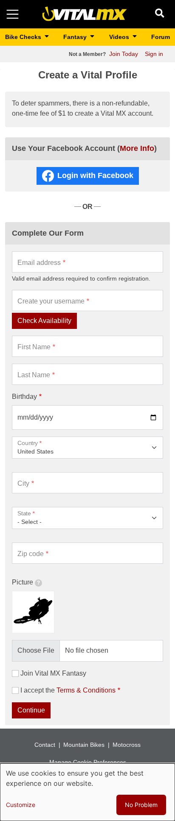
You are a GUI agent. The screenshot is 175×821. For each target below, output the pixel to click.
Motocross (127, 744)
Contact (44, 744)
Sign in (154, 53)
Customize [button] (20, 804)
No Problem (141, 804)
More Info (137, 148)
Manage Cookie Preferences (87, 762)
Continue (31, 710)
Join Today (123, 53)
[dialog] (87, 792)
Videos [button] (120, 36)
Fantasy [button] (75, 36)
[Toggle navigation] (12, 14)
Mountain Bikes (83, 744)
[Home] (84, 13)
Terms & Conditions (86, 690)
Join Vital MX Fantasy (53, 673)
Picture (22, 582)
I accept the (68, 690)
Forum (160, 36)
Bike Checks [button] (24, 36)
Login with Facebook (95, 175)
